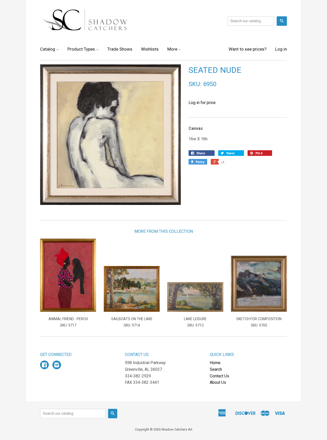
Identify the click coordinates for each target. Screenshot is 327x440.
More (172, 49)
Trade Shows (119, 49)
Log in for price (202, 102)
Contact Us (219, 376)
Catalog (48, 49)
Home (215, 362)
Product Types (81, 49)
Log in (281, 49)
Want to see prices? (247, 49)
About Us (218, 382)
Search (216, 369)
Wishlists (150, 49)
